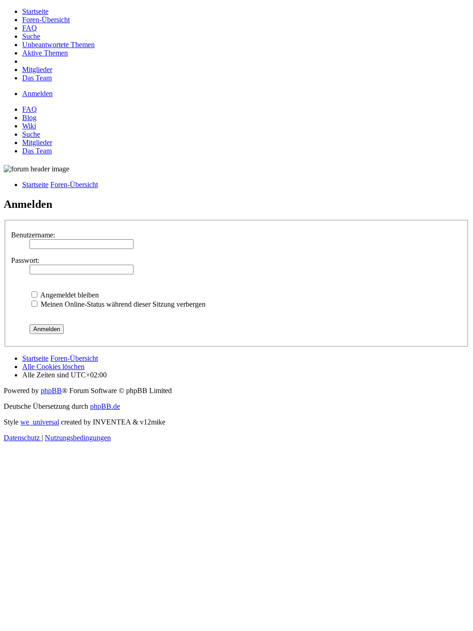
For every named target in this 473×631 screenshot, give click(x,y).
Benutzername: (33, 235)
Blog (29, 117)
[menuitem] (35, 11)
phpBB (51, 390)
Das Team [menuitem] (37, 151)
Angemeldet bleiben (69, 295)
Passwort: (25, 260)
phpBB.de (105, 406)
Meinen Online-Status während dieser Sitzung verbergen (122, 304)
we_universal (39, 422)
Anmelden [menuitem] (37, 93)
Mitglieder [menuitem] (37, 142)
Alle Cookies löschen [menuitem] (53, 366)
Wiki (29, 126)
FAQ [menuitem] (29, 109)
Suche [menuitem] (31, 134)
